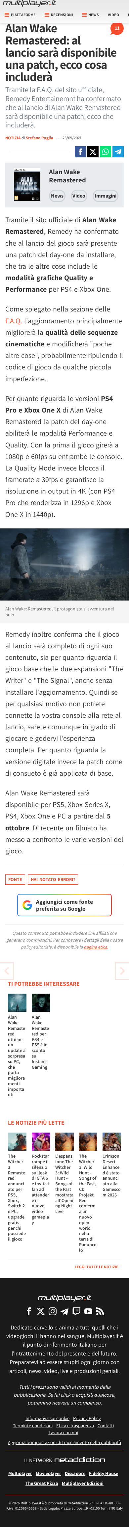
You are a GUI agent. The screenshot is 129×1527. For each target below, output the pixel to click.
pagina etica (95, 947)
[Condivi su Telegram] (118, 151)
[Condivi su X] (93, 151)
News (57, 195)
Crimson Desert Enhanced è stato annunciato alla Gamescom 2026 (112, 1175)
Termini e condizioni (33, 1425)
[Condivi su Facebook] (80, 151)
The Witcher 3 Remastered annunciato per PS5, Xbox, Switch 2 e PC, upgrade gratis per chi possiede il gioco (17, 1197)
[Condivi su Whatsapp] (105, 151)
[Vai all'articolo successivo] (6, 971)
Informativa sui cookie (47, 1418)
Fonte (15, 879)
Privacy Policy (87, 1418)
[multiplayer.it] (64, 1297)
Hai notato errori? (53, 879)
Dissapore (75, 1473)
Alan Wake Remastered (67, 175)
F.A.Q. (13, 320)
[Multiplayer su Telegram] (64, 1311)
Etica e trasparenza (75, 1425)
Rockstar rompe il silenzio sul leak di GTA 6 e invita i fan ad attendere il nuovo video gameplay (40, 1189)
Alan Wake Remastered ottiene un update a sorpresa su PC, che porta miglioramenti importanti (16, 1055)
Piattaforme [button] (23, 14)
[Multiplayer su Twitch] (76, 1311)
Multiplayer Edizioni (83, 1483)
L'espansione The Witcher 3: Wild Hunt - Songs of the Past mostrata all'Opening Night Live (64, 1183)
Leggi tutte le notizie (96, 1266)
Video (113, 14)
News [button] (93, 14)
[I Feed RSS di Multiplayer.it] (100, 1311)
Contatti (106, 1425)
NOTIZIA (13, 138)
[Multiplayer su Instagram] (53, 1311)
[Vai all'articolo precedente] (122, 971)
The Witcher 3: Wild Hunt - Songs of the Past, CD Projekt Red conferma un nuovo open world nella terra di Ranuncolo (88, 1203)
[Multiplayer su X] (41, 1311)
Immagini (105, 195)
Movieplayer (48, 1473)
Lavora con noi (63, 1432)
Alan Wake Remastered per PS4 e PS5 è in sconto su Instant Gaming (40, 1042)
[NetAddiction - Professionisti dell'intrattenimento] (80, 1460)
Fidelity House (103, 1473)
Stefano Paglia (40, 138)
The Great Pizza (41, 1483)
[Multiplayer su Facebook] (29, 1311)
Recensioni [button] (62, 14)
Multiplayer (20, 1473)
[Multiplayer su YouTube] (88, 1311)
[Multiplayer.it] (29, 3)
